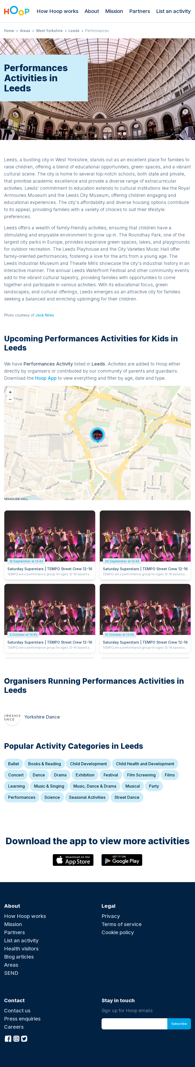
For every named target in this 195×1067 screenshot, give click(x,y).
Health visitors (21, 949)
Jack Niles (44, 315)
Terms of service (122, 924)
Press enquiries (22, 1019)
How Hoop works (57, 11)
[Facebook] (8, 1038)
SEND (11, 973)
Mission (114, 11)
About (92, 11)
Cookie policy (118, 932)
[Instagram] (16, 1038)
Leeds (74, 30)
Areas (25, 30)
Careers (14, 1027)
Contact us (17, 1011)
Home (9, 30)
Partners (139, 11)
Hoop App (46, 378)
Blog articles (19, 957)
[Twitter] (24, 1038)
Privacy (111, 916)
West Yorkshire (49, 30)
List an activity (173, 11)
